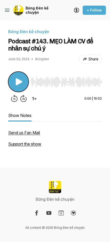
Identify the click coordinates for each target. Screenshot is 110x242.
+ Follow (94, 10)
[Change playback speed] (34, 98)
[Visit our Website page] (61, 213)
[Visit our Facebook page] (36, 213)
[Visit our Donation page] (73, 213)
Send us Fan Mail (24, 132)
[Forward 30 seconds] (23, 98)
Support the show (24, 143)
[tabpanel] (55, 141)
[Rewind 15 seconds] (14, 98)
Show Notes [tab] (19, 115)
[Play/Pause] (18, 82)
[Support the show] (76, 10)
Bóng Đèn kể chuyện (37, 10)
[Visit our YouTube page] (48, 213)
